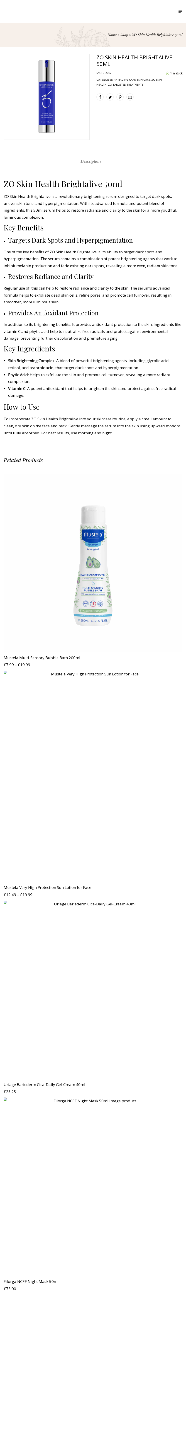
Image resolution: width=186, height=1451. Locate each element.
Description (91, 161)
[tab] (91, 161)
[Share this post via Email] (130, 97)
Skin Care (143, 80)
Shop (124, 34)
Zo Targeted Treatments (125, 85)
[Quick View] (93, 647)
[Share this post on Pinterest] (120, 97)
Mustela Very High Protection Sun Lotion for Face (47, 887)
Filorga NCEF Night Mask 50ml (31, 1281)
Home (112, 34)
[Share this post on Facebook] (100, 97)
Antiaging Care (125, 80)
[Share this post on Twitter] (110, 97)
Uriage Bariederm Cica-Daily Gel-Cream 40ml (44, 1084)
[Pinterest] (102, 1376)
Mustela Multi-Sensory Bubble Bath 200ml (42, 657)
